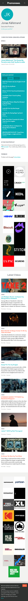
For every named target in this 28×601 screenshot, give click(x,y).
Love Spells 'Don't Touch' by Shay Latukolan (11, 96)
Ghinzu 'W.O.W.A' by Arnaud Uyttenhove (13, 91)
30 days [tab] (10, 78)
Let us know (17, 157)
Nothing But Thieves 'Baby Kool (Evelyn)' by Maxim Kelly (13, 103)
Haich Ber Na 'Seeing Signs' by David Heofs (12, 114)
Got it (24, 585)
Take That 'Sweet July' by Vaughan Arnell (13, 82)
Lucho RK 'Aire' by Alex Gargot (10, 108)
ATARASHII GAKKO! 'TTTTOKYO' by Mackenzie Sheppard (12, 398)
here (2, 598)
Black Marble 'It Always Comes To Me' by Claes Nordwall (14, 331)
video (2, 294)
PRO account (4, 147)
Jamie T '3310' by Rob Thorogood (11, 431)
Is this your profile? (6, 29)
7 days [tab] (4, 78)
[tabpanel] (14, 109)
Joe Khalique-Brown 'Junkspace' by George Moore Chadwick (12, 126)
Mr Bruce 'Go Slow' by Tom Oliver (11, 456)
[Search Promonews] (25, 3)
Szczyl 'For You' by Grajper (9, 365)
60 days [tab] (17, 78)
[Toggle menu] (3, 3)
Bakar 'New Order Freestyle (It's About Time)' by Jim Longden (13, 120)
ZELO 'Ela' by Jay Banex (8, 86)
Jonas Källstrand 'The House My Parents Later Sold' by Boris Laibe (13, 61)
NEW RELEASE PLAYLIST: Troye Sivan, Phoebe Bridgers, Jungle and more (13, 133)
